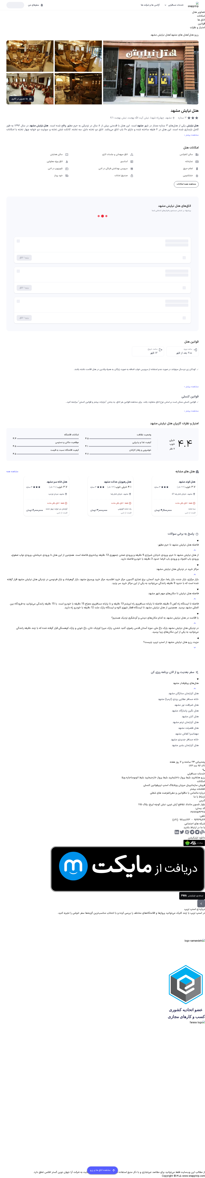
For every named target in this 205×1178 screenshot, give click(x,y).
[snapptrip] (193, 5)
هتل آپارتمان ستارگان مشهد (183, 693)
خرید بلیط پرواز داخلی (185, 778)
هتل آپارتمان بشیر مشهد (185, 745)
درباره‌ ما (200, 793)
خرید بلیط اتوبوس (141, 778)
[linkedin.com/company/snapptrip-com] (176, 832)
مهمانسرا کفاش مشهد (187, 734)
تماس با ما (190, 793)
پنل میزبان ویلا (182, 785)
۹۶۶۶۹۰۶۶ (199, 820)
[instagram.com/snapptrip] (197, 832)
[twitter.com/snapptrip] (181, 832)
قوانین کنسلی (150, 785)
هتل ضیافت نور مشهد (186, 705)
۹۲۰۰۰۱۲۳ (185, 820)
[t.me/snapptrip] (192, 832)
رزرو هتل (201, 778)
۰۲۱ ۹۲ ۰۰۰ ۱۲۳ (197, 766)
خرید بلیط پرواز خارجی (162, 778)
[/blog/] (202, 832)
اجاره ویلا (127, 778)
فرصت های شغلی (159, 793)
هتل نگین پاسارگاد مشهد (185, 711)
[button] (174, 5)
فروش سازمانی (197, 785)
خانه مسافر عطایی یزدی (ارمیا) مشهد (178, 699)
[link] (194, 35)
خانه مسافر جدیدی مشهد (185, 740)
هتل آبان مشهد (190, 716)
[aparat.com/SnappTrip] (187, 832)
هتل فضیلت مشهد (188, 728)
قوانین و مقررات (177, 793)
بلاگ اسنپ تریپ (166, 785)
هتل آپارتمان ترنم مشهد (186, 722)
